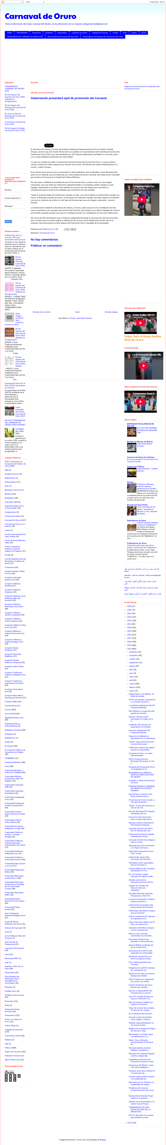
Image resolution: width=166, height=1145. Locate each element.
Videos (134, 33)
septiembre (134, 662)
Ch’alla (7, 555)
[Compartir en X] (70, 229)
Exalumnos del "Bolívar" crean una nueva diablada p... (141, 1066)
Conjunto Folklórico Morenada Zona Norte (14, 605)
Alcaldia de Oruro (12, 474)
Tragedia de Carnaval (14, 1030)
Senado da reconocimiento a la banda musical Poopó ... (141, 1103)
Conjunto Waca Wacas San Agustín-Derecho (14, 696)
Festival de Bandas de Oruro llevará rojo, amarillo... (140, 986)
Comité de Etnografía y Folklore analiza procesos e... (142, 900)
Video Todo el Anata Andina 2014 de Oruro (142, 338)
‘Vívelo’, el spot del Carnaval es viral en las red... (141, 807)
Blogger (103, 1140)
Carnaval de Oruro (40, 15)
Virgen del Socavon (13, 1052)
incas (7, 932)
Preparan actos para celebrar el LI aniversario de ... (142, 1072)
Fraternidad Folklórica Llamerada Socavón (14, 858)
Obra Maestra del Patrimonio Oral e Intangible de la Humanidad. (12, 979)
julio (131, 669)
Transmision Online (13, 1036)
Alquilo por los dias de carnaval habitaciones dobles (141, 974)
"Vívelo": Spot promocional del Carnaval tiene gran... (141, 743)
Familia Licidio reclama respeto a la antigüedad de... (141, 1077)
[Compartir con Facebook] (72, 229)
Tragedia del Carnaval (100, 33)
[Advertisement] (82, 61)
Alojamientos (10, 478)
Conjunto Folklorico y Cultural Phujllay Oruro (14, 641)
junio (131, 673)
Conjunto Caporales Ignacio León (13, 578)
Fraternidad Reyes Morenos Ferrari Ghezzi (14, 900)
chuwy (78, 1140)
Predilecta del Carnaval (14, 995)
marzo (132, 684)
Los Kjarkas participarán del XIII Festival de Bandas (142, 706)
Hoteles (130, 482)
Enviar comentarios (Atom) (81, 318)
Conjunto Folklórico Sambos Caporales (13, 614)
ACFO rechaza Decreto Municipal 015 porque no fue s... (141, 761)
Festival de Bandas (12, 762)
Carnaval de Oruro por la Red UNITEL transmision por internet (15, 385)
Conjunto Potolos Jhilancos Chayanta (13, 661)
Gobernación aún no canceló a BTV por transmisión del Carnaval (15, 237)
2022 (129, 620)
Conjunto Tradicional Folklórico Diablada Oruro (15, 673)
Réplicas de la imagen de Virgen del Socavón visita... (142, 1029)
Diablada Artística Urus (14, 718)
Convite (115, 33)
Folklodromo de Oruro (137, 543)
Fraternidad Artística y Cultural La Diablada (14, 771)
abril (131, 680)
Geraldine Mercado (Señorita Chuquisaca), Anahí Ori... (141, 894)
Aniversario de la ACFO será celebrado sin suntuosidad (140, 952)
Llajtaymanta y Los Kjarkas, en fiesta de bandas (141, 695)
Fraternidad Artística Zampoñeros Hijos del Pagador (14, 778)
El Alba (7, 742)
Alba (6, 470)
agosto (132, 666)
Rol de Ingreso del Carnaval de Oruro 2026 (63, 37)
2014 (129, 649)
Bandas (8, 494)
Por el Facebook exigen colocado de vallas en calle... (141, 875)
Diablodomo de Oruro (136, 520)
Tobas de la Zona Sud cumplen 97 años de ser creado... (141, 1009)
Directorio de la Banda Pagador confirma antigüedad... (142, 1055)
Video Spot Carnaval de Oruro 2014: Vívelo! (141, 852)
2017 (129, 638)
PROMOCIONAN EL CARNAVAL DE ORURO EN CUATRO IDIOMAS (142, 788)
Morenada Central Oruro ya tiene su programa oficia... (140, 957)
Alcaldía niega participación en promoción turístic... (141, 1024)
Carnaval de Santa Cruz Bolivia (140, 457)
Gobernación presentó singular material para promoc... (141, 835)
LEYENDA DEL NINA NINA (19, 431)
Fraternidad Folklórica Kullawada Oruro (14, 852)
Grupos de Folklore (135, 466)
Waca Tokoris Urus (12, 1060)
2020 (129, 627)
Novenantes (10, 972)
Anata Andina (10, 482)
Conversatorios (11, 706)
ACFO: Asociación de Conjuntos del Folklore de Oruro (15, 464)
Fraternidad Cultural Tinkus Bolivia (13, 821)
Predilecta (49, 33)
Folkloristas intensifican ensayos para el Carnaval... (142, 912)
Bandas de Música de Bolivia (140, 442)
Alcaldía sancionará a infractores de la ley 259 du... (142, 881)
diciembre (133, 652)
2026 (129, 606)
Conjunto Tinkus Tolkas (14, 666)
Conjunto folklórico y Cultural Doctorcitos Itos (14, 632)
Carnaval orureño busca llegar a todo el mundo (142, 841)
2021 (129, 624)
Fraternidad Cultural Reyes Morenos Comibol (15, 813)
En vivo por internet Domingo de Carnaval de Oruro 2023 (15, 116)
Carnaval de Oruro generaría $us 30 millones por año (141, 829)
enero (132, 691)
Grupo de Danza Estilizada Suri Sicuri (13, 923)
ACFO (143, 33)
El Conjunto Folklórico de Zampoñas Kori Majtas (15, 751)
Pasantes (8, 987)
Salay (7, 1005)
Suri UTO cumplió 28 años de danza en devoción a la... (141, 997)
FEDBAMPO (10, 758)
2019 (129, 631)
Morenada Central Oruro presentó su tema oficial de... (141, 940)
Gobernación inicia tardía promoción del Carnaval (139, 858)
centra (7, 530)
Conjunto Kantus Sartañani (11, 649)
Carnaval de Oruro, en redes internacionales (140, 754)
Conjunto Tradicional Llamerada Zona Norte (14, 682)
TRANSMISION (22, 33)
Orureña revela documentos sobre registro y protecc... (140, 1018)
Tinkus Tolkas (10, 1026)
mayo (131, 677)
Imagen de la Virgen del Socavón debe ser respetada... (138, 888)
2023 (129, 617)
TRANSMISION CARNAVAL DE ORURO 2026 (14, 88)
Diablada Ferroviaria (13, 730)
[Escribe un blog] (67, 229)
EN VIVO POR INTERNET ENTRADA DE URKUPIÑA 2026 (147, 430)
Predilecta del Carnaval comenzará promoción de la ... (141, 1090)
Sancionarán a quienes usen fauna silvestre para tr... (140, 795)
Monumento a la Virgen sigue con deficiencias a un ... (141, 1035)
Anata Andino (62, 33)
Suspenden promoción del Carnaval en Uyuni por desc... (142, 1060)
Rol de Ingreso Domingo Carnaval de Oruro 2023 (15, 129)
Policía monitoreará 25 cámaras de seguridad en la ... (142, 917)
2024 (129, 613)
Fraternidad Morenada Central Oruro (14, 877)
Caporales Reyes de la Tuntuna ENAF (14, 507)
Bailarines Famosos (13, 490)
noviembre (134, 655)
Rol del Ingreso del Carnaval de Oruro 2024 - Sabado (20, 361)
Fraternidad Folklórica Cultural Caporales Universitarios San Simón (15, 843)
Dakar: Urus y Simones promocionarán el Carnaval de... (141, 1042)
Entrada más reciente (41, 312)
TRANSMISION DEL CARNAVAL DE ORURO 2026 (25, 37)
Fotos (125, 33)
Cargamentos (10, 512)
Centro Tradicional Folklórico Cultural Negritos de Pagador (13, 549)
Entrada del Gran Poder (137, 505)
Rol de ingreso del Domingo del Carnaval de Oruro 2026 (103, 37)
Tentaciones (36, 33)
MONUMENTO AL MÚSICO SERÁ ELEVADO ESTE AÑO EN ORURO (141, 775)
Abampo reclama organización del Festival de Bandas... (141, 824)
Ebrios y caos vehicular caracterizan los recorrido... (141, 935)
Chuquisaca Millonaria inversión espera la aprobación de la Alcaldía (146, 486)
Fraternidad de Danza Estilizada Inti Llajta (14, 827)
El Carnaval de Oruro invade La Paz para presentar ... (142, 801)
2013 (129, 1123)
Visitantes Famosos (13, 1056)
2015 (129, 645)
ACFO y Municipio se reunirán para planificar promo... (141, 1116)
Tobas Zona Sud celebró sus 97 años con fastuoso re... (142, 923)
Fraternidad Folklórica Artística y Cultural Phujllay (14, 834)
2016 (129, 642)
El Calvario (9, 746)
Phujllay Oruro (10, 991)
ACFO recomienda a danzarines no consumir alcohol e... (142, 701)
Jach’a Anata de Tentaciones (11, 943)
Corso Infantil (10, 714)
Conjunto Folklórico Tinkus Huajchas (13, 620)
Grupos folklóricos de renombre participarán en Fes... (142, 869)
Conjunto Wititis (11, 702)
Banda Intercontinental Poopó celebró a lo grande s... (141, 1097)
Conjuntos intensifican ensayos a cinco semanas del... (141, 929)
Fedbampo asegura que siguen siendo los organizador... (142, 748)
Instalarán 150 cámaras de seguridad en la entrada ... (140, 726)
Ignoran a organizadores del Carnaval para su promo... (140, 992)
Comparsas (9, 567)
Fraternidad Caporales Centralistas (14, 792)
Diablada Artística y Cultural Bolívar (12, 725)
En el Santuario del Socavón (140, 1014)
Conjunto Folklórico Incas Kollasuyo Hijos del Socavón (15, 598)
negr (7, 962)
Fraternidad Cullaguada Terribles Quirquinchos (14, 804)
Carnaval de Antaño (13, 516)
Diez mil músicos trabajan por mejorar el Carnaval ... (141, 1003)
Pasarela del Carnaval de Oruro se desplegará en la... (142, 768)
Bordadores (9, 498)
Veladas (8, 1040)
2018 (129, 635)
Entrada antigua (111, 312)
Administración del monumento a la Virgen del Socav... (141, 846)
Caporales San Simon (79, 33)
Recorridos (9, 1001)
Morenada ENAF (12, 958)
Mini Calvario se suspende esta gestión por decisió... (141, 712)
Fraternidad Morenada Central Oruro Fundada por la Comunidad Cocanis (14, 885)
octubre (132, 659)
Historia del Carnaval (13, 928)
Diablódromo (10, 738)
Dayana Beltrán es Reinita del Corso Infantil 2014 (141, 946)
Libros (7, 954)
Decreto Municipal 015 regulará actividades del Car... (142, 812)
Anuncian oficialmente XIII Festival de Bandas (139, 731)
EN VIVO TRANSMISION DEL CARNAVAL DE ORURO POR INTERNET (15, 422)
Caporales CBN (11, 502)
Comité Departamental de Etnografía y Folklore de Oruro (15, 561)
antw (7, 486)
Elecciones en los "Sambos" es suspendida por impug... (141, 1083)
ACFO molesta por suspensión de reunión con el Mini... (141, 980)
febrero (132, 687)
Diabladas (9, 734)
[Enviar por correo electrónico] (65, 229)
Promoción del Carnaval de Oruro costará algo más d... (141, 818)
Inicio (77, 312)
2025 (129, 610)
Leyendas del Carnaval (14, 948)
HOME (9, 33)
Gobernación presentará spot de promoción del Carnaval (141, 906)
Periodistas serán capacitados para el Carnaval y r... (141, 864)
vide (6, 1044)
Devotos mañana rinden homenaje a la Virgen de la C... (141, 719)
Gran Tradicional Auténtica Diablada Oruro (15, 914)
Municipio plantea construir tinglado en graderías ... (140, 1049)
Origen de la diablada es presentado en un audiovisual (142, 737)
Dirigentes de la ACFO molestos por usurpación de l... (142, 969)
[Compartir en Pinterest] (75, 229)
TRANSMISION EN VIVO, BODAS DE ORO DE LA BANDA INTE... (139, 1109)
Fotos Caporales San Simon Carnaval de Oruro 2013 (20, 411)
